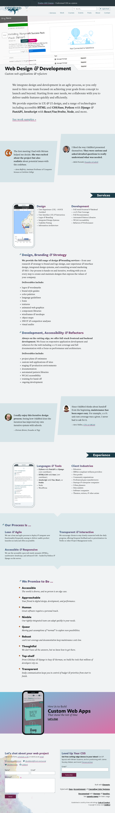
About (98, 12)
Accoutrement (79, 789)
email (42, 756)
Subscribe (69, 775)
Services (52, 13)
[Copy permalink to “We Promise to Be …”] (20, 581)
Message (11, 777)
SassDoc (106, 793)
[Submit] (74, 9)
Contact (107, 12)
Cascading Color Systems (99, 789)
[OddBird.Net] (13, 11)
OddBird (107, 805)
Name (10, 770)
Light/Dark (105, 9)
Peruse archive (87, 762)
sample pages (92, 796)
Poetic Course (46, 3)
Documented (83, 793)
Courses (71, 12)
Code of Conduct (104, 802)
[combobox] (85, 9)
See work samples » (24, 119)
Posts (89, 12)
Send (10, 796)
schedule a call (23, 756)
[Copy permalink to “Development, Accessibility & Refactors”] (20, 332)
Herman (96, 793)
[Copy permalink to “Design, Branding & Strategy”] (20, 254)
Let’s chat (53, 718)
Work (62, 12)
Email (36, 770)
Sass (71, 789)
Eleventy (106, 784)
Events (80, 12)
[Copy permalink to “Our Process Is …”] (3, 524)
